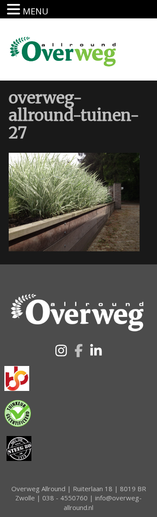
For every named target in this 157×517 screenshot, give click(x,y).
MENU (35, 11)
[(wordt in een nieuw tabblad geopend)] (16, 377)
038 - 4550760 (65, 497)
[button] (61, 350)
